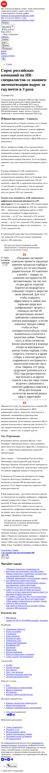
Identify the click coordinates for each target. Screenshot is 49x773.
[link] (5, 45)
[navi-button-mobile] (3, 59)
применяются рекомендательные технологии (22, 744)
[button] (4, 51)
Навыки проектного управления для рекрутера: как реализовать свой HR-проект (26, 575)
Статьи (9, 64)
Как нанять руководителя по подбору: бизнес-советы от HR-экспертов (25, 607)
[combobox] (11, 765)
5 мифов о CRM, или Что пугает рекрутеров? (25, 599)
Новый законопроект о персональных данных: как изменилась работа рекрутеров (26, 584)
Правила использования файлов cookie (17, 20)
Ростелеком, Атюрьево (38, 620)
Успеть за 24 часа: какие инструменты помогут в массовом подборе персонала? (27, 593)
